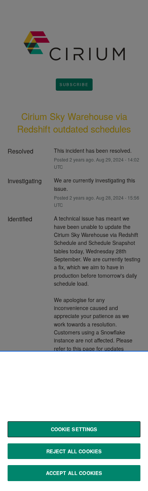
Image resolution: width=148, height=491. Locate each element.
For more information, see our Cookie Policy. (61, 413)
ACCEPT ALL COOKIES (74, 473)
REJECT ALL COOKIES (74, 451)
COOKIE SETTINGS (74, 429)
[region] (74, 421)
